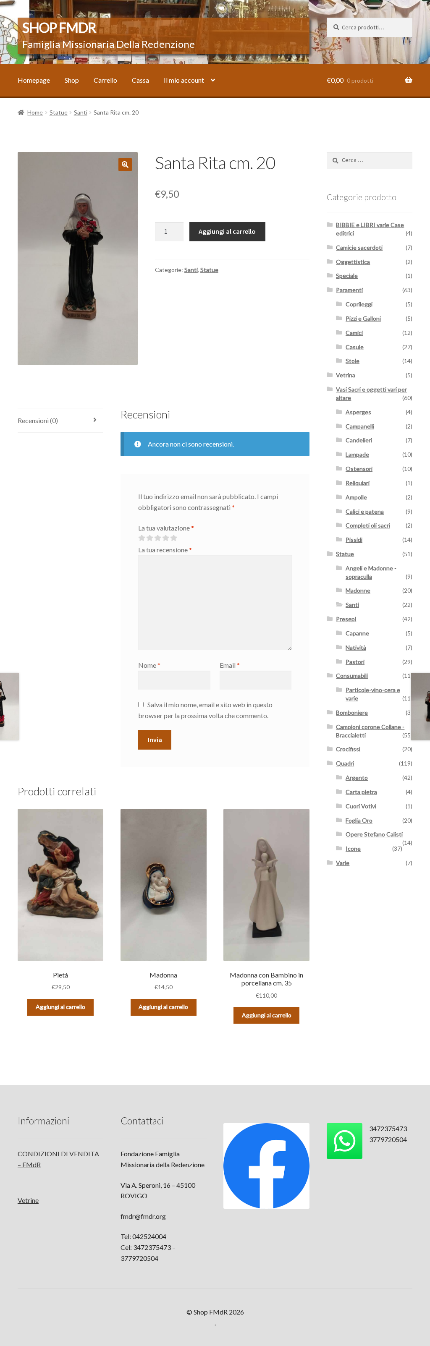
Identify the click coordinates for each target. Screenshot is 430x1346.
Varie (342, 862)
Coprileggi (359, 304)
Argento (357, 777)
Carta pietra (361, 791)
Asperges (358, 412)
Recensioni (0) (38, 420)
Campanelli (360, 426)
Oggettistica (353, 261)
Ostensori (359, 468)
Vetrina (345, 375)
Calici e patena (365, 511)
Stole (352, 360)
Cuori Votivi (361, 806)
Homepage (34, 80)
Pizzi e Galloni (363, 318)
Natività (356, 647)
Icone (353, 848)
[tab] (60, 420)
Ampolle (356, 497)
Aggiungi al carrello (227, 231)
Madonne (358, 590)
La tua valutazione (166, 528)
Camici (354, 332)
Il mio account (184, 80)
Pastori (355, 661)
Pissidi (354, 539)
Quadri (345, 763)
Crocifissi (348, 749)
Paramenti (349, 289)
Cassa (140, 80)
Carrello (105, 80)
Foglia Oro (359, 820)
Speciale (347, 275)
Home (35, 112)
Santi (80, 112)
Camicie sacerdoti (359, 247)
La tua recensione (165, 550)
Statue (59, 112)
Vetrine (28, 1200)
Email (230, 665)
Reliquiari (358, 482)
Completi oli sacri (368, 525)
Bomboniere (352, 712)
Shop (72, 80)
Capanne (357, 633)
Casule (355, 346)
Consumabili (352, 675)
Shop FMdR (59, 27)
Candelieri (359, 440)
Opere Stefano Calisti (374, 834)
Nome (149, 665)
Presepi (346, 618)
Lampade (357, 454)
